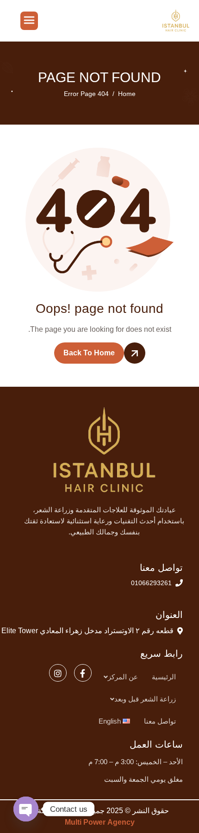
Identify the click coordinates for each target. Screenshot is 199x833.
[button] (118, 677)
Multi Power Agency (100, 822)
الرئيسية (164, 677)
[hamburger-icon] (29, 21)
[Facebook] (83, 673)
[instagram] (58, 673)
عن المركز (123, 677)
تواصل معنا (160, 721)
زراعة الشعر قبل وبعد (145, 699)
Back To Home (89, 353)
